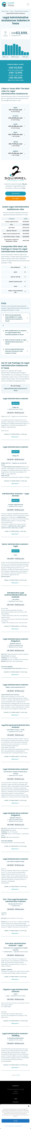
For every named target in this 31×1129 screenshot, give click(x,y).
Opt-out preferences (9, 1126)
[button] (28, 1106)
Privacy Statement (18, 1126)
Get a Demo (15, 198)
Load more (15, 1075)
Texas (11, 11)
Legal (15, 1099)
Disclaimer (15, 1102)
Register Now (15, 193)
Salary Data (5, 11)
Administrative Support (21, 11)
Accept (15, 1120)
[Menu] (28, 4)
